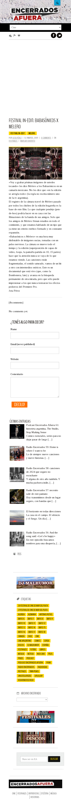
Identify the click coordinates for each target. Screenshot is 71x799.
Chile (30, 636)
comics (37, 640)
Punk (48, 662)
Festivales (13, 141)
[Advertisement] (35, 80)
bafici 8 (40, 618)
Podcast (30, 658)
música (21, 654)
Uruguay (39, 676)
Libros (42, 649)
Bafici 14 (31, 627)
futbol (33, 649)
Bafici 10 (21, 623)
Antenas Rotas (45, 614)
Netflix (31, 654)
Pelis (50, 654)
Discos (21, 645)
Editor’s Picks (15, 35)
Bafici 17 (31, 632)
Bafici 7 (31, 618)
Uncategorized (24, 676)
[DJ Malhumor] (35, 587)
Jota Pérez (17, 138)
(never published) (23, 344)
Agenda (21, 614)
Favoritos (20, 35)
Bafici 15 (42, 627)
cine (37, 636)
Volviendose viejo (26, 680)
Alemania (32, 614)
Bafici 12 (42, 623)
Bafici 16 (21, 632)
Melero (32, 133)
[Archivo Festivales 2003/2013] (35, 721)
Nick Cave (41, 654)
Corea (46, 640)
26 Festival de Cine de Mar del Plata (33, 605)
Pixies (20, 658)
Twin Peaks (34, 671)
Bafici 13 (21, 627)
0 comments (46, 138)
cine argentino (24, 640)
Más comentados (11, 35)
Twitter (59, 35)
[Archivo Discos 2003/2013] (35, 742)
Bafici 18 (41, 632)
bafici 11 (32, 623)
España (45, 645)
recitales (22, 671)
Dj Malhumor (33, 645)
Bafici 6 (21, 618)
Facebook (53, 35)
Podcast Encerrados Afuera (30, 662)
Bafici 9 (50, 618)
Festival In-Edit (18, 133)
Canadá (21, 636)
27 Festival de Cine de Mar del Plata (33, 610)
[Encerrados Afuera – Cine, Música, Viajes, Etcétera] (35, 20)
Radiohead (42, 667)
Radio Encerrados (26, 667)
